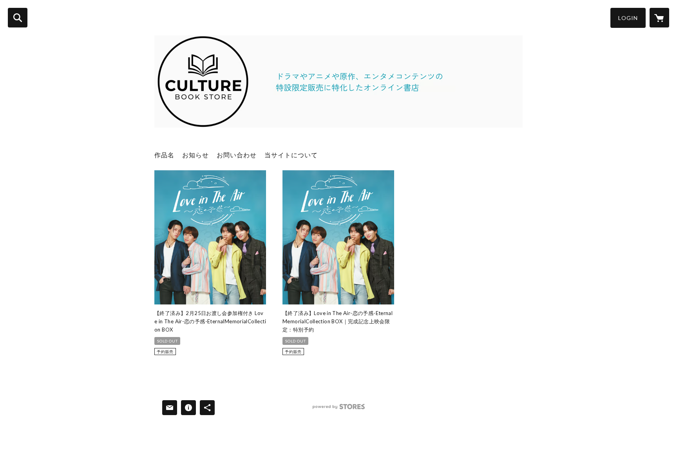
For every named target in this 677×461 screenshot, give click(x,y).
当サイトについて (291, 155)
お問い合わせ (237, 155)
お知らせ (195, 155)
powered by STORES (338, 409)
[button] (628, 18)
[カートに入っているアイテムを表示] (659, 17)
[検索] (17, 17)
